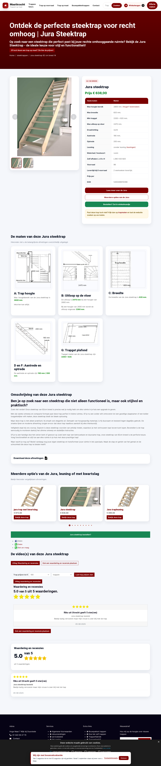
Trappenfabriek (94, 737)
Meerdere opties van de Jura (116, 197)
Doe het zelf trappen (97, 734)
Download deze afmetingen (28, 458)
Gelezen (124, 758)
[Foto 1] (16, 163)
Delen (20, 544)
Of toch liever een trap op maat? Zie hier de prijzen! (32, 50)
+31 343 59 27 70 (18, 735)
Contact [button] (96, 5)
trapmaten (122, 212)
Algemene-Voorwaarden (61, 731)
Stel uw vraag (23, 547)
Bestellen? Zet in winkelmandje (116, 204)
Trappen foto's (32, 5)
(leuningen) (131, 147)
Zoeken (116, 5)
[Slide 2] (45, 152)
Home (12, 55)
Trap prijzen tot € (20, 575)
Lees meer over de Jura (116, 190)
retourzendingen (58, 734)
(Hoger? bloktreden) (131, 107)
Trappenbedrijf (94, 739)
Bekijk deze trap (22, 517)
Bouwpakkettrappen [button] (80, 5)
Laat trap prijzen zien (84, 575)
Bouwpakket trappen (97, 731)
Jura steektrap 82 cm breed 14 (43, 55)
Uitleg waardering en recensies (28, 581)
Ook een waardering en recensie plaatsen (59, 563)
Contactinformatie (111, 758)
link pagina (56, 739)
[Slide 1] (43, 152)
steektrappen (22, 55)
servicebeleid (57, 737)
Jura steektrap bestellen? (80, 534)
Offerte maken (152, 5)
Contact (16, 738)
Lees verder (107, 748)
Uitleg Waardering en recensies (25, 563)
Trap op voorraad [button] (46, 5)
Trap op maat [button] (62, 5)
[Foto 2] (28, 163)
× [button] (158, 742)
